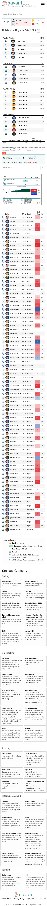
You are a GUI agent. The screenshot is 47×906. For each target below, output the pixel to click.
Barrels (4, 591)
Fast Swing (16, 549)
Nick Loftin (13, 229)
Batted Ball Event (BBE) (33, 603)
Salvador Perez (14, 237)
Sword (14, 552)
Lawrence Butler (15, 277)
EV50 (4, 631)
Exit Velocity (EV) (8, 582)
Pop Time (5, 801)
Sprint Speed (6, 875)
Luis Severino (23, 134)
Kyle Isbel (12, 221)
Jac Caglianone (22, 53)
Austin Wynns (22, 49)
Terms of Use (6, 898)
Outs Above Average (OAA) (11, 833)
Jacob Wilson (23, 83)
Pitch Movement (31, 754)
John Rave (21, 57)
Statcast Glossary (14, 570)
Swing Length (7, 674)
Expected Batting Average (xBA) (11, 616)
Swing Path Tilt (7, 708)
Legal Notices (31, 898)
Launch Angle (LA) (31, 582)
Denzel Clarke (14, 293)
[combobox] (23, 14)
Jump (27, 817)
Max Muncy (21, 41)
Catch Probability (8, 853)
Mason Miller (23, 92)
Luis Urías (22, 67)
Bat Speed (5, 658)
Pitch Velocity (7, 754)
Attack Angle (29, 674)
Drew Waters (13, 217)
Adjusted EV (29, 631)
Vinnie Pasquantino (15, 253)
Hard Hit (15, 543)
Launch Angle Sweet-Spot (11, 603)
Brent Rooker (13, 269)
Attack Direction (31, 690)
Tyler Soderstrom (15, 249)
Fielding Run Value (31, 833)
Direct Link (6, 162)
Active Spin (6, 770)
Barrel (16, 546)
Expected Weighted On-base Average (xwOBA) (34, 616)
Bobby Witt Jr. (14, 261)
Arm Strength (30, 801)
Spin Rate (28, 770)
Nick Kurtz (13, 241)
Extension (5, 782)
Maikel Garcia (22, 45)
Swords (28, 728)
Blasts (4, 728)
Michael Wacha (24, 118)
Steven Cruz (23, 122)
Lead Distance (7, 817)
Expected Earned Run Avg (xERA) (35, 783)
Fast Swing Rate (31, 658)
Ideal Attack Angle (8, 690)
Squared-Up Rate (31, 708)
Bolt (27, 875)
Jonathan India (14, 357)
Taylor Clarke (23, 130)
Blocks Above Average (33, 853)
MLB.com (42, 898)
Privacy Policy (19, 898)
